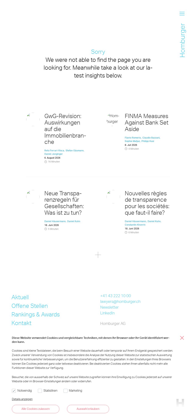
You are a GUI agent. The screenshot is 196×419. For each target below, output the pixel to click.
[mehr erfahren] (98, 255)
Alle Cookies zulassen (35, 409)
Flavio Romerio (133, 137)
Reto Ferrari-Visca (54, 150)
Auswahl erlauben (88, 409)
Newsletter (109, 307)
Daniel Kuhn (73, 221)
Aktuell (20, 297)
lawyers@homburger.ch (120, 301)
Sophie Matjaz (132, 141)
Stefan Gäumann (75, 150)
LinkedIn (107, 312)
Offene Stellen (29, 305)
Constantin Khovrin (135, 224)
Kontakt (21, 322)
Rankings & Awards (35, 314)
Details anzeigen (22, 399)
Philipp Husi (147, 141)
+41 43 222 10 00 (115, 295)
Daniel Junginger (53, 153)
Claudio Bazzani (151, 137)
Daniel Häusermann (55, 221)
